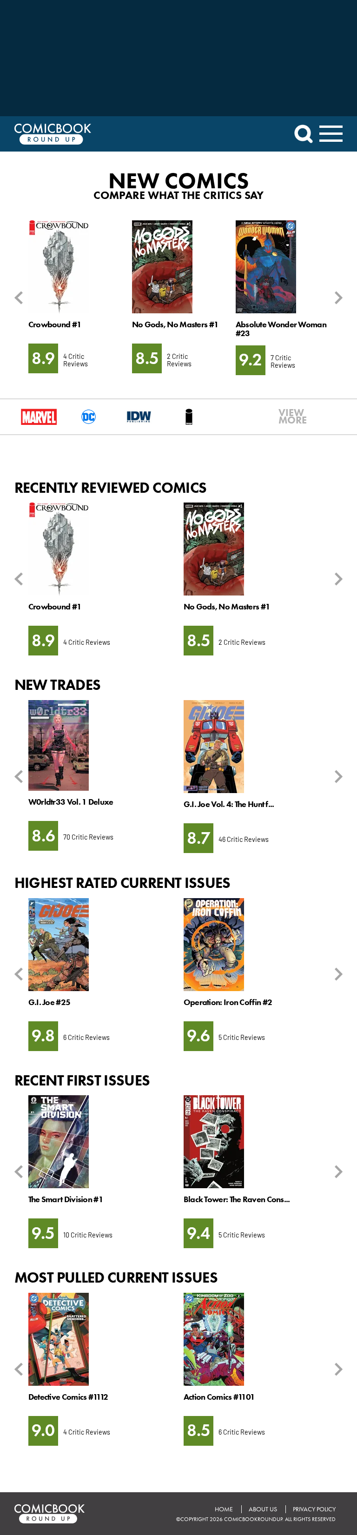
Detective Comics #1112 (68, 1397)
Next (337, 298)
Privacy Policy (314, 1509)
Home (224, 1509)
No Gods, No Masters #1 (175, 324)
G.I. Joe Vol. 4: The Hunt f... (229, 804)
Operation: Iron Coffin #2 (228, 1002)
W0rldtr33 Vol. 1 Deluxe (70, 802)
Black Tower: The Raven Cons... (237, 1199)
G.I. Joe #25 (49, 1002)
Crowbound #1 (55, 324)
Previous (20, 298)
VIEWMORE (286, 416)
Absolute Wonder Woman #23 (281, 328)
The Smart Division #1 (65, 1199)
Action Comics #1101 (219, 1397)
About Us (263, 1509)
